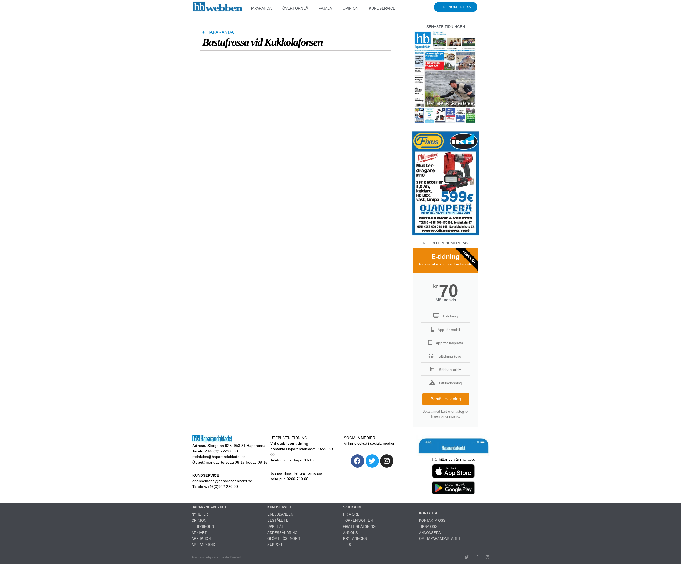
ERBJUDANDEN (280, 514)
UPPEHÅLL (276, 527)
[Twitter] (372, 461)
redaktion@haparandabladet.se (219, 457)
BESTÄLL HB (278, 520)
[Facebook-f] (477, 557)
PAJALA (325, 8)
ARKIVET (199, 533)
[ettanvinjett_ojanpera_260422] (445, 234)
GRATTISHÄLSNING (359, 527)
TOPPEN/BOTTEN (358, 520)
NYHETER (200, 514)
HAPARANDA (260, 8)
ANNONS (350, 533)
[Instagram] (386, 461)
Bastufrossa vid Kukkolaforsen (262, 42)
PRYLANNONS (355, 539)
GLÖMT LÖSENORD (283, 539)
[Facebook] (357, 461)
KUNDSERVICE (382, 8)
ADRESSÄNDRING (282, 533)
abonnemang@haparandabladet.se (222, 481)
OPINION (350, 8)
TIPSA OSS (428, 527)
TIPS (347, 545)
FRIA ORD (351, 514)
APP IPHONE (202, 539)
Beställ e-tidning (445, 399)
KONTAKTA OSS (432, 520)
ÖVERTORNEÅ (295, 8)
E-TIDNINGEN (203, 527)
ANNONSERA (430, 533)
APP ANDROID (203, 545)
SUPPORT (275, 545)
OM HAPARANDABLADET (439, 539)
